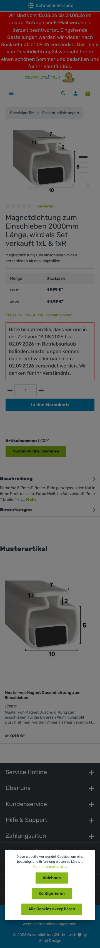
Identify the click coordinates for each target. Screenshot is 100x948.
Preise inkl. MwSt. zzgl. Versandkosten (39, 315)
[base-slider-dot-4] (83, 172)
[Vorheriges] (74, 186)
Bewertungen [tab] (16, 509)
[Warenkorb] (87, 93)
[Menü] (11, 93)
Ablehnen (51, 878)
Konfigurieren (52, 893)
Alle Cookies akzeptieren (51, 909)
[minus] (10, 390)
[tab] (48, 488)
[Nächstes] (87, 186)
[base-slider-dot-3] (83, 167)
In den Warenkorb (50, 404)
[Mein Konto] (75, 93)
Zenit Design (50, 940)
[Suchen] (63, 93)
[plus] (41, 390)
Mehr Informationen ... (50, 867)
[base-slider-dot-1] (83, 157)
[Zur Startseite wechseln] (49, 78)
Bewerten (45, 206)
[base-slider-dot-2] (83, 162)
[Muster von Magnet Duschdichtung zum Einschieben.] (50, 619)
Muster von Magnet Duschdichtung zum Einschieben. (43, 695)
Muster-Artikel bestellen (35, 451)
